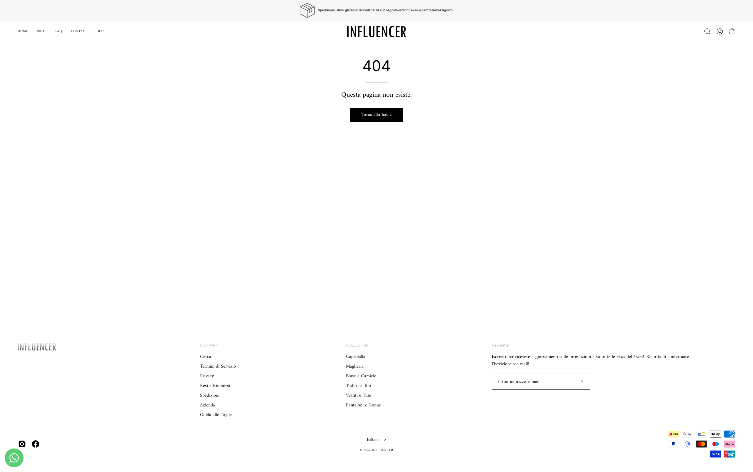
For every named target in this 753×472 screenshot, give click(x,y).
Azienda (207, 405)
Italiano (373, 439)
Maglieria (355, 366)
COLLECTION (357, 345)
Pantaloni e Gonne (363, 405)
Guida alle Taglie (216, 415)
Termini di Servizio (218, 366)
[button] (101, 31)
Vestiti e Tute (358, 395)
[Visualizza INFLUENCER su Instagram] (22, 444)
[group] (376, 10)
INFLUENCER (382, 450)
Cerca (205, 357)
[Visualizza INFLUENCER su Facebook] (35, 444)
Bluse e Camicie (361, 376)
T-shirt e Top (358, 386)
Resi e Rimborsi (215, 386)
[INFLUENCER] (376, 31)
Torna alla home (376, 114)
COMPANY (209, 345)
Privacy (207, 376)
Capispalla (355, 357)
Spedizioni (209, 395)
